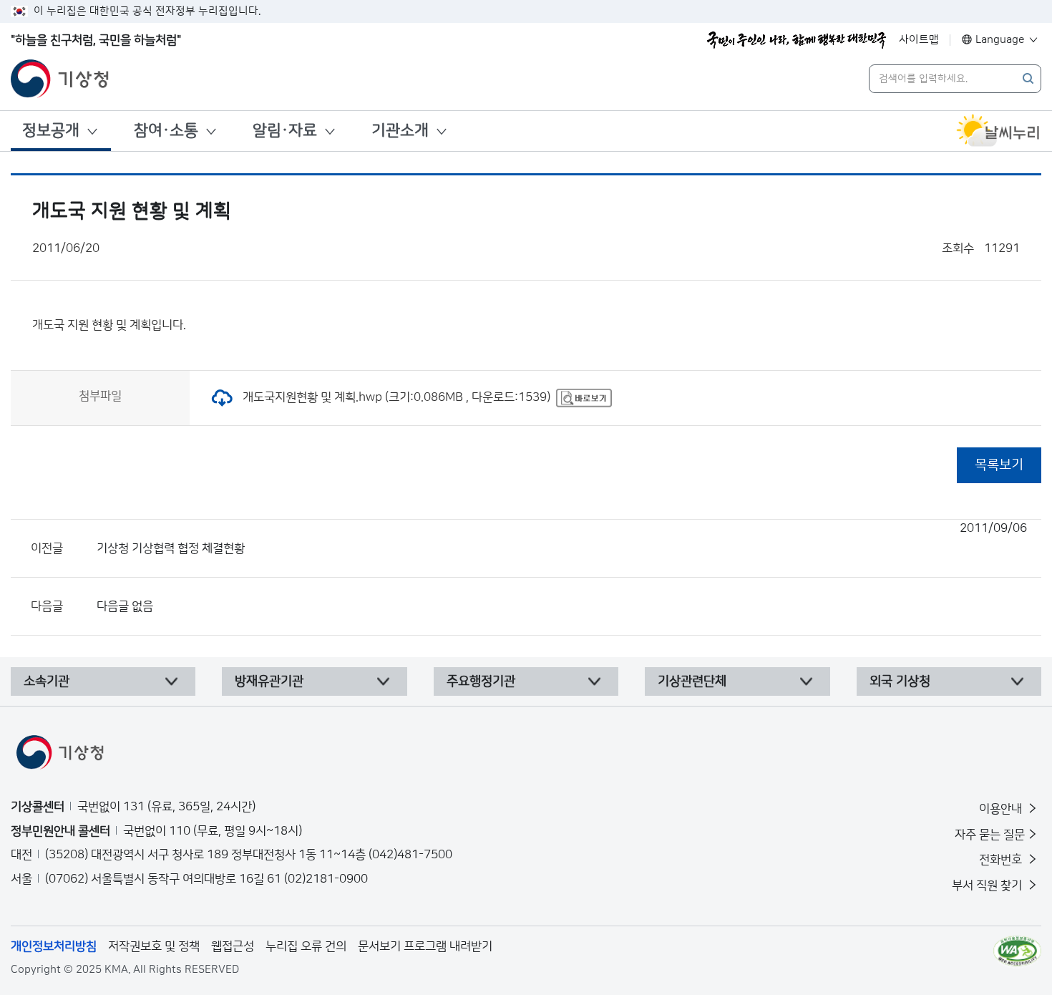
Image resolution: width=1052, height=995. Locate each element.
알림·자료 (285, 131)
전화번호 (1002, 859)
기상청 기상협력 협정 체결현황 (562, 538)
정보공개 (50, 131)
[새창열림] (998, 131)
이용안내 (1002, 808)
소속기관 (46, 681)
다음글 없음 (125, 606)
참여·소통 (166, 131)
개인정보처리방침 (54, 946)
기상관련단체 (692, 681)
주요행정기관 (481, 681)
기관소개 (400, 131)
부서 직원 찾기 (988, 885)
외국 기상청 (900, 681)
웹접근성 (232, 946)
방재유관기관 (269, 681)
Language (1000, 40)
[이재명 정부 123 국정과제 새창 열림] (796, 40)
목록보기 (999, 464)
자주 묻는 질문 (990, 834)
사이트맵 (919, 40)
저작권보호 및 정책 (154, 946)
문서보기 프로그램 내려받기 (425, 946)
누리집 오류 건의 (306, 946)
